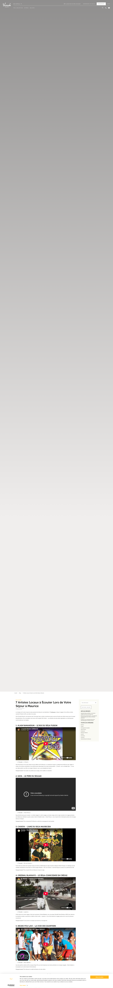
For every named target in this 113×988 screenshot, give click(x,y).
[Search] (102, 7)
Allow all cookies (99, 977)
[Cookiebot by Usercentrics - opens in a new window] (11, 985)
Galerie (32, 7)
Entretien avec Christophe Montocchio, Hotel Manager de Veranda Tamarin (88, 720)
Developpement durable (85, 727)
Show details (23, 985)
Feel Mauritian (18, 7)
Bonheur (82, 724)
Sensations (83, 735)
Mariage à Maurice (84, 732)
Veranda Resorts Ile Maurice (86, 738)
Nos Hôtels (16, 3)
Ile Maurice (83, 731)
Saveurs (82, 734)
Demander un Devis (89, 3)
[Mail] (109, 7)
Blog (20, 693)
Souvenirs (82, 737)
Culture (19, 700)
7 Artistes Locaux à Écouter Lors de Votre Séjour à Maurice (33, 693)
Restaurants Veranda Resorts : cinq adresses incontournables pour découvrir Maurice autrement (89, 716)
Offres (26, 7)
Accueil (15, 693)
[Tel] (105, 7)
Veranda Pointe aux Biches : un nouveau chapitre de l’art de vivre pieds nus (88, 714)
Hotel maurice (83, 729)
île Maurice (53, 712)
